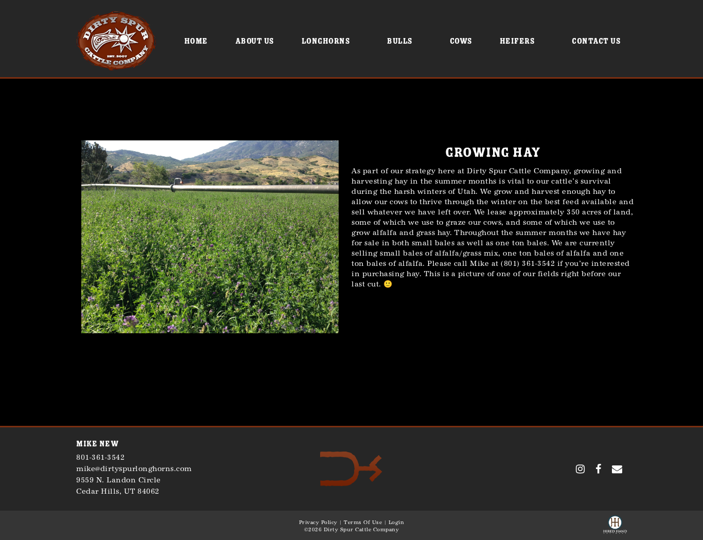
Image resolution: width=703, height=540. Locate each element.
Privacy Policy (318, 522)
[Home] (351, 468)
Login (397, 522)
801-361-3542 (100, 457)
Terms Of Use (363, 522)
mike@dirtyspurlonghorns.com (134, 468)
